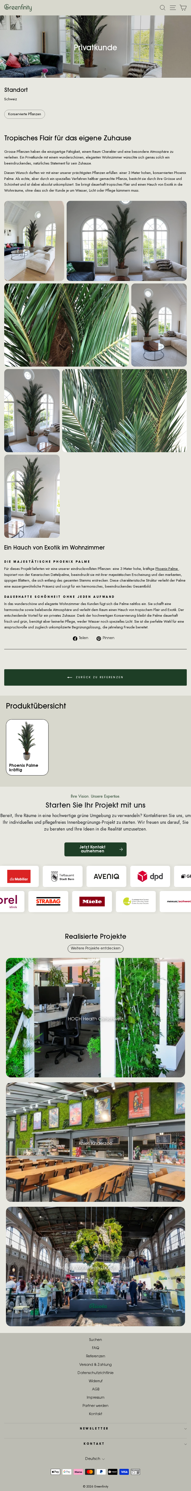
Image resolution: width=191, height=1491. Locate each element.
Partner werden (95, 1406)
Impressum (95, 1398)
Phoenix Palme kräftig (23, 768)
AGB (95, 1389)
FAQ (95, 1348)
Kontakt (95, 1414)
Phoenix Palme (167, 568)
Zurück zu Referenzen (99, 677)
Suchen (95, 1340)
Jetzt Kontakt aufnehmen (92, 849)
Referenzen (95, 1356)
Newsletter (94, 1428)
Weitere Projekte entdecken (95, 948)
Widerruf (95, 1381)
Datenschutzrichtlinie (96, 1373)
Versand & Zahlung (95, 1365)
